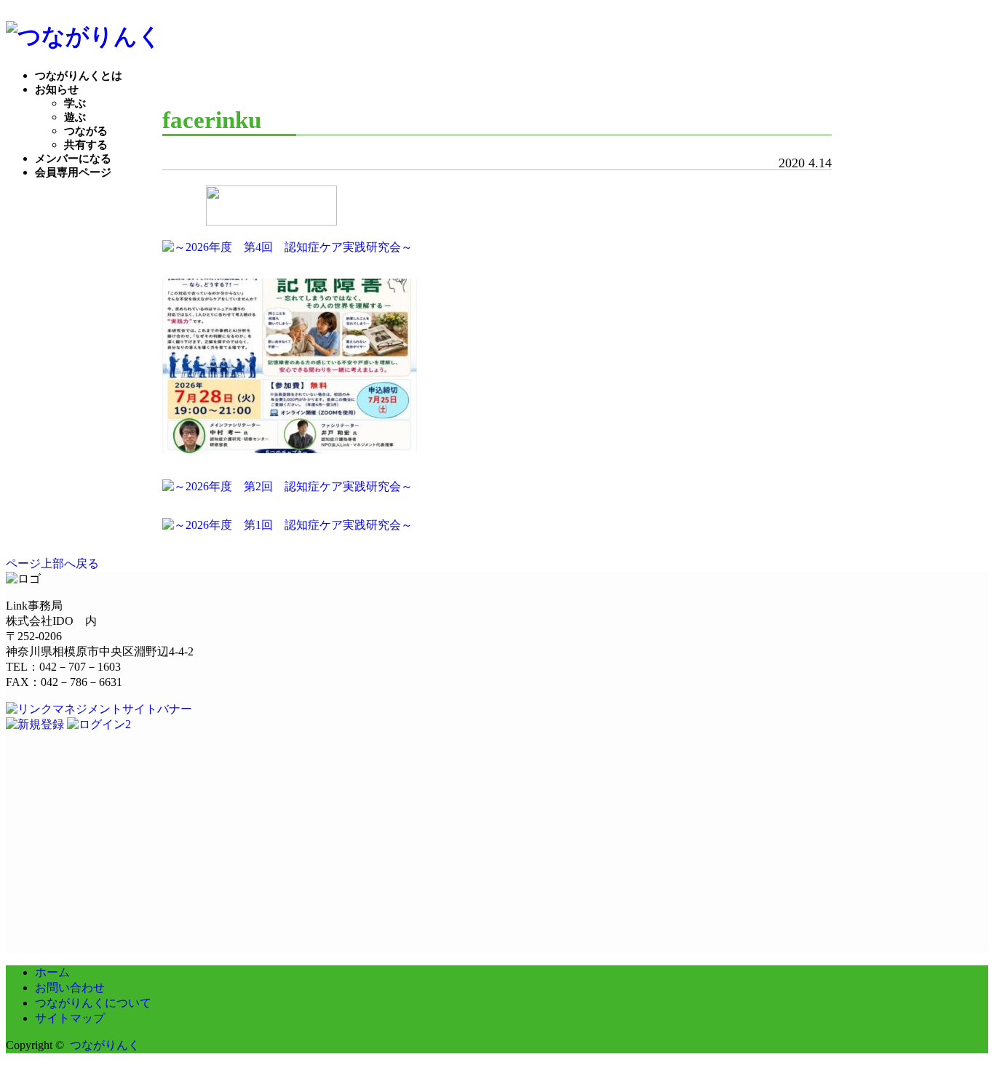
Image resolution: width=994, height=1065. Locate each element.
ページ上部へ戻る (52, 563)
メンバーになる (73, 158)
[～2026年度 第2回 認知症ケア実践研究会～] (287, 486)
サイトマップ (70, 1018)
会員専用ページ (73, 172)
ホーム (52, 972)
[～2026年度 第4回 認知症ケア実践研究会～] (287, 247)
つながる (86, 131)
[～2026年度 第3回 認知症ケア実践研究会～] (289, 449)
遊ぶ (75, 117)
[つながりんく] (84, 36)
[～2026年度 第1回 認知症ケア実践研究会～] (287, 525)
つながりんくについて (93, 1003)
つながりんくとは (78, 75)
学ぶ (75, 103)
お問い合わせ (70, 987)
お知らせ (57, 89)
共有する (86, 145)
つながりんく (105, 1045)
